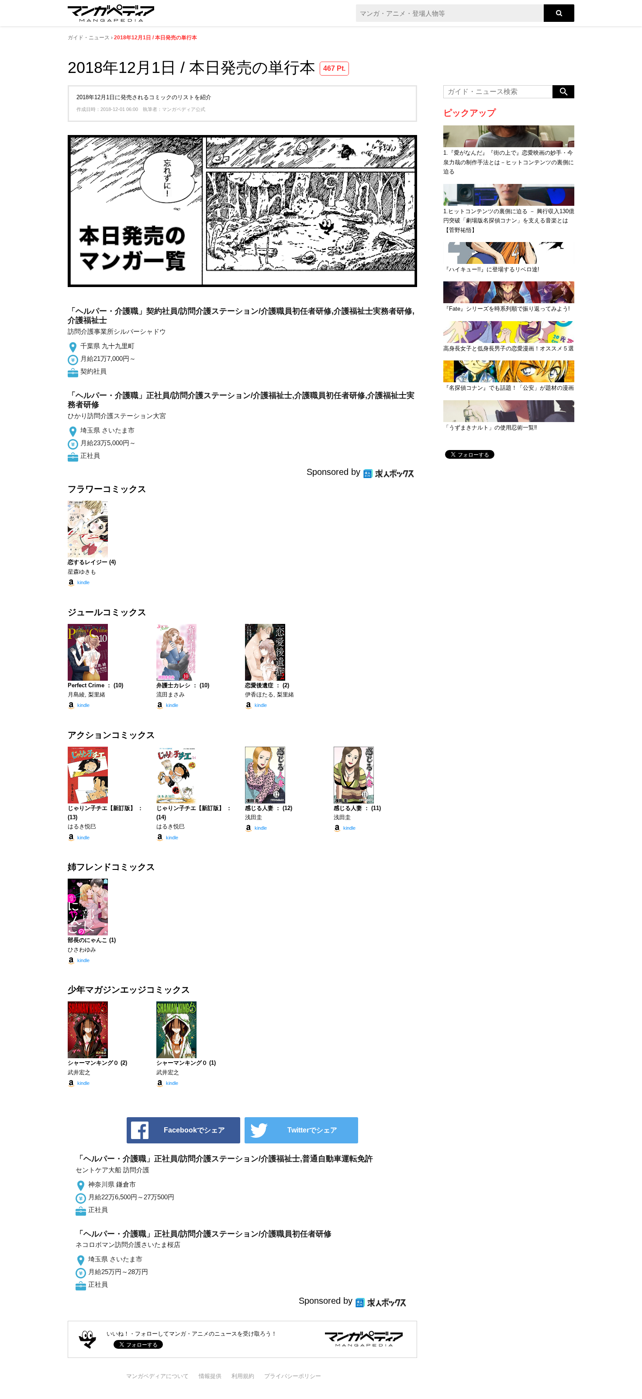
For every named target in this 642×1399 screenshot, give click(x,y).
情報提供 (210, 1376)
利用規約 (242, 1376)
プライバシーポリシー (292, 1376)
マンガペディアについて (157, 1376)
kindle (83, 582)
